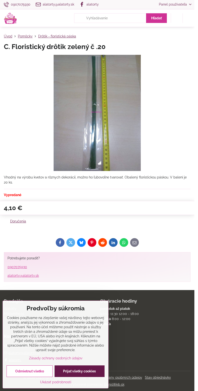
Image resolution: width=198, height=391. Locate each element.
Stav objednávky (158, 377)
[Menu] (188, 18)
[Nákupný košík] (177, 18)
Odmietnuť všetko (29, 371)
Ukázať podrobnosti (55, 382)
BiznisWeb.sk (114, 384)
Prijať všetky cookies (79, 371)
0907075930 (17, 267)
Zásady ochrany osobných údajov (115, 377)
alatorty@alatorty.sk (23, 275)
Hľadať (156, 18)
